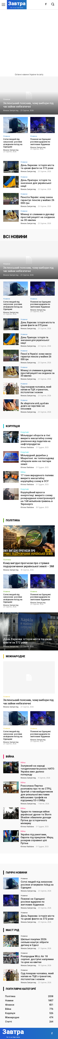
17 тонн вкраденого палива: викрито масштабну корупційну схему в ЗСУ (37, 478)
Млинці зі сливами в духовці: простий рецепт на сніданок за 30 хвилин (38, 217)
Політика (7, 559)
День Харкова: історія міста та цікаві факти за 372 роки (37, 167)
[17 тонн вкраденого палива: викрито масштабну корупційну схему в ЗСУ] (11, 477)
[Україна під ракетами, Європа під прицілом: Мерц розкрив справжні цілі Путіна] (11, 836)
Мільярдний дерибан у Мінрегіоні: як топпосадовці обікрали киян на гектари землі (37, 460)
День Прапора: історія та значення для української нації (36, 183)
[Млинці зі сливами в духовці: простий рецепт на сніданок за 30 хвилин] (11, 216)
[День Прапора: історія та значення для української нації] (11, 182)
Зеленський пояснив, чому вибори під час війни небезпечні (28, 701)
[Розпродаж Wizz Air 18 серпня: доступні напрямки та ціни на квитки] (11, 958)
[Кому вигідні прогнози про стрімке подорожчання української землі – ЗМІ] (29, 541)
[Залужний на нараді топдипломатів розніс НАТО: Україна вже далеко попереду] (11, 767)
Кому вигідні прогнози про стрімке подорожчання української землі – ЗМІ (28, 564)
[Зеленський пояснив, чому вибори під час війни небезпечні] (29, 96)
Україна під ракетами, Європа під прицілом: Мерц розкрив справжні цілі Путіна (37, 839)
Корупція (25, 432)
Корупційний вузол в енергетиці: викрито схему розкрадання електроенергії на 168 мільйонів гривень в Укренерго (38, 498)
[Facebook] (45, 4)
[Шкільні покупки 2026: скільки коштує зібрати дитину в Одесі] (11, 941)
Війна (23, 472)
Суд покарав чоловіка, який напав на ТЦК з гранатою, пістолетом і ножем (36, 389)
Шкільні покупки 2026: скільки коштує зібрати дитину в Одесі (34, 942)
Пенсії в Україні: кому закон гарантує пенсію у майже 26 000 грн (37, 200)
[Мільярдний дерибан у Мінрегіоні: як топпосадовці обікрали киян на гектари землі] (11, 457)
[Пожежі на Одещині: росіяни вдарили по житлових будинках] (42, 125)
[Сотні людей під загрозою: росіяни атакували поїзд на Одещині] (15, 125)
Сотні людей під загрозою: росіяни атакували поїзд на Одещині (12, 143)
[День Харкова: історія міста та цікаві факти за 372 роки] (11, 167)
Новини (6, 99)
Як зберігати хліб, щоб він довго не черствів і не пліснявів (35, 406)
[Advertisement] (29, 40)
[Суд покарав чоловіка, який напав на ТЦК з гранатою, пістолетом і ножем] (11, 388)
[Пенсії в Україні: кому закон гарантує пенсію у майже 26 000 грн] (11, 199)
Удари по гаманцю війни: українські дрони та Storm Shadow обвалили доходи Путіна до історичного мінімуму (36, 817)
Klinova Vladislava (27, 447)
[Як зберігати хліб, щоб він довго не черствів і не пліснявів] (11, 405)
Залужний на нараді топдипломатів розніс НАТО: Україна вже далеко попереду (38, 770)
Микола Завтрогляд (10, 150)
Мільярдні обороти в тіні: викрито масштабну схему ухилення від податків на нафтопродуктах (36, 440)
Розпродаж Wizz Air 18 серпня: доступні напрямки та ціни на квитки (37, 959)
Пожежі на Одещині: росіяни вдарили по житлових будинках (40, 141)
